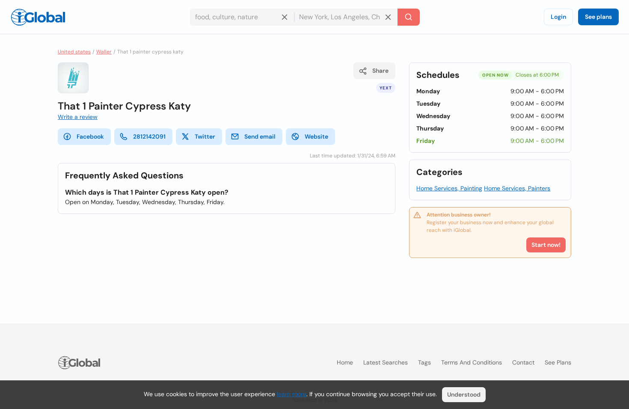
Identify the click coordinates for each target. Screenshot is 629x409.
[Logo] (38, 17)
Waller (104, 51)
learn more (291, 394)
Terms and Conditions (471, 362)
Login (558, 17)
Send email (260, 136)
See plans (598, 17)
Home (345, 362)
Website (316, 136)
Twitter (205, 136)
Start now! (546, 245)
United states (74, 51)
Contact (523, 362)
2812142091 (149, 136)
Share (380, 70)
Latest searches (385, 362)
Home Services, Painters (517, 188)
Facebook (90, 136)
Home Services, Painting (449, 188)
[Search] (409, 17)
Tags (424, 362)
